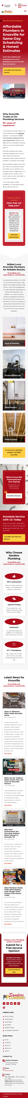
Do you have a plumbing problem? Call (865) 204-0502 (14, 452)
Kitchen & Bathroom (13, 375)
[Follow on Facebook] (4, 1003)
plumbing (21, 133)
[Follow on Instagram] (7, 1003)
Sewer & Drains (11, 439)
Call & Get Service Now (14, 236)
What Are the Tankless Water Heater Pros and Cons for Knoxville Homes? (13, 781)
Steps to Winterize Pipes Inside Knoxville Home (13, 713)
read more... (8, 753)
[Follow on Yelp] (15, 1003)
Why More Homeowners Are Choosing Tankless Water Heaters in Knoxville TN (12, 833)
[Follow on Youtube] (11, 1003)
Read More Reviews (14, 496)
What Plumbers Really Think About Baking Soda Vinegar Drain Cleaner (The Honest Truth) (13, 891)
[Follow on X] (18, 1003)
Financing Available (7, 6)
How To (14, 717)
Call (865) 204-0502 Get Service (12, 71)
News (13, 785)
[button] (25, 11)
